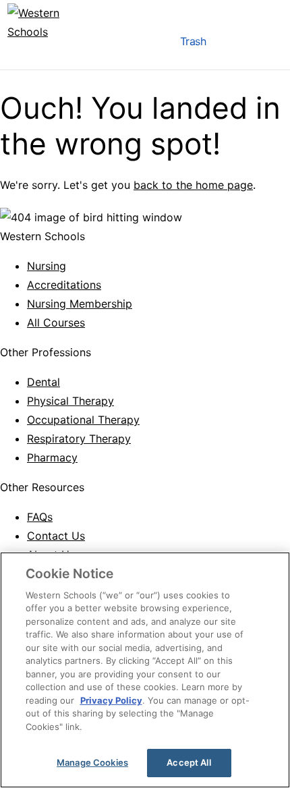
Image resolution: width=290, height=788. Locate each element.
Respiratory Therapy (79, 438)
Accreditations (64, 284)
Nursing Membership (79, 303)
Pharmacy (52, 457)
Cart (233, 44)
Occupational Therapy (83, 419)
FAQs (40, 517)
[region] (145, 670)
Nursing (46, 266)
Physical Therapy (70, 400)
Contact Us (56, 535)
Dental (43, 382)
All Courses (56, 322)
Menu (153, 44)
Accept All (188, 762)
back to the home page (193, 185)
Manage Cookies (92, 762)
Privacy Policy (111, 700)
